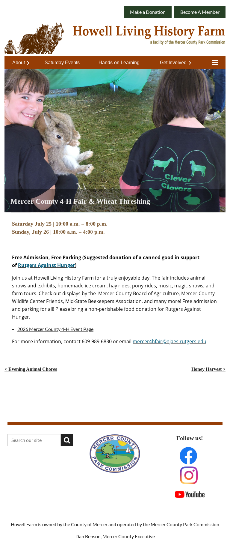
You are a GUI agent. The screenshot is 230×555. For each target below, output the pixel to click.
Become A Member (200, 12)
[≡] (214, 62)
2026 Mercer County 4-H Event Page (55, 329)
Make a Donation (148, 12)
